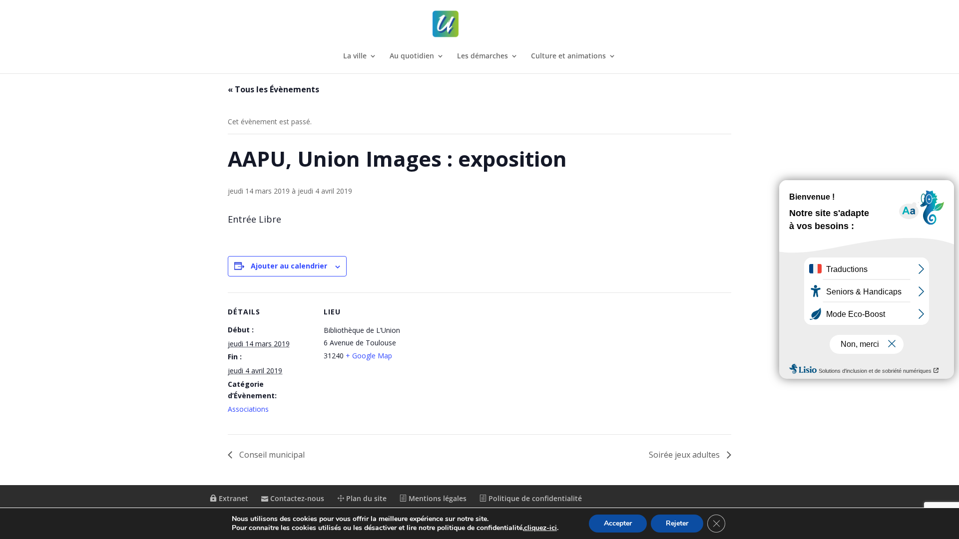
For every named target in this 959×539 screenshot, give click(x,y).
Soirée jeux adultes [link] (685, 454)
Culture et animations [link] (568, 56)
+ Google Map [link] (369, 355)
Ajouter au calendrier (289, 265)
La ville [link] (355, 56)
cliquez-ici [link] (540, 528)
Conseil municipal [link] (271, 454)
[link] (480, 24)
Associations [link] (248, 409)
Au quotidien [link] (412, 56)
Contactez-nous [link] (296, 498)
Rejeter (677, 523)
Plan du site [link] (365, 498)
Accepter (618, 523)
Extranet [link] (232, 498)
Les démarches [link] (482, 56)
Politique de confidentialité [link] (534, 498)
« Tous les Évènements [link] (273, 89)
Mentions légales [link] (437, 498)
